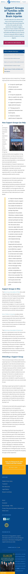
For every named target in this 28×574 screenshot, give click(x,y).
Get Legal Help (7, 555)
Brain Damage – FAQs (7, 505)
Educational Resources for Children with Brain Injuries (14, 54)
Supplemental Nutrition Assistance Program (12, 65)
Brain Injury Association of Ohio (12, 292)
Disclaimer (4, 503)
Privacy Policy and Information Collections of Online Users (13, 509)
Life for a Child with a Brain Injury (11, 51)
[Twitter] (19, 547)
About (3, 500)
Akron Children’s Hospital (8, 314)
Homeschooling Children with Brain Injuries (12, 58)
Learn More (3, 572)
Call (25, 2)
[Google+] (18, 547)
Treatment (4, 484)
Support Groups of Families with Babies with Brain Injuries (13, 70)
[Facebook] (17, 547)
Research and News (7, 492)
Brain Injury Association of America (12, 330)
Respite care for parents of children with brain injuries (14, 62)
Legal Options (5, 489)
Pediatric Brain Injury (7, 481)
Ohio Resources (6, 486)
